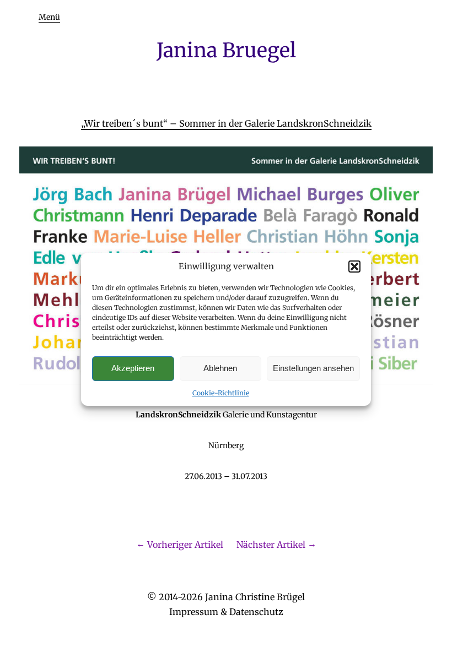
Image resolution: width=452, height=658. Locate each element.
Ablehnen (220, 368)
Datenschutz (256, 611)
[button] (354, 266)
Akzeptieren (132, 368)
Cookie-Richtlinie (220, 393)
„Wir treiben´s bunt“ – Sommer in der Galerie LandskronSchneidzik (226, 123)
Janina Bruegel (226, 50)
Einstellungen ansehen (313, 368)
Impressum (193, 611)
